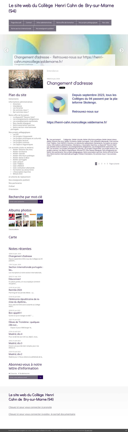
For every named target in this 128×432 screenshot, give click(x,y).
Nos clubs (105, 22)
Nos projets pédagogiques (88, 22)
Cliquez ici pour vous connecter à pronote (30, 407)
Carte (13, 237)
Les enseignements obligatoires (26, 119)
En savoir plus (88, 430)
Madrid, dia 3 (15, 343)
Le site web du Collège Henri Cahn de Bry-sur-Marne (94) (61, 8)
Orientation (13, 189)
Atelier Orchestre (20, 151)
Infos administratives (44, 22)
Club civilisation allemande (23, 168)
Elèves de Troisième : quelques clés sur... (24, 323)
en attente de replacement (19, 177)
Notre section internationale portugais (23, 128)
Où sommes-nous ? (20, 110)
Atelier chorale (19, 153)
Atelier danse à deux (21, 158)
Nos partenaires (15, 183)
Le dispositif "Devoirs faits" (24, 117)
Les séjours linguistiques (23, 144)
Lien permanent (55, 139)
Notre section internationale (21, 28)
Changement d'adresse (20, 256)
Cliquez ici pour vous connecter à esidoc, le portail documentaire (42, 414)
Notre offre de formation (65, 22)
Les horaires (18, 108)
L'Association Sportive (22, 172)
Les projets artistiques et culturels (27, 138)
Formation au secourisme (23, 170)
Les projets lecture (20, 140)
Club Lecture (18, 162)
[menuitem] (16, 23)
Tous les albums (14, 229)
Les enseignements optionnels (25, 121)
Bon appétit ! (15, 312)
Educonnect (15, 278)
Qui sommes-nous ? (21, 112)
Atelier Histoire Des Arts (23, 149)
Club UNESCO (18, 166)
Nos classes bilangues (22, 123)
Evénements (14, 99)
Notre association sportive (24, 125)
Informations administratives (20, 102)
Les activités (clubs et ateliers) (21, 147)
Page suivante (114, 164)
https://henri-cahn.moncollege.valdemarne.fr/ (77, 122)
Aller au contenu (6, 2)
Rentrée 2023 (15, 289)
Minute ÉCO (17, 174)
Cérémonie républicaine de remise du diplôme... (24, 300)
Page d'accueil (16, 22)
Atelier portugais (20, 160)
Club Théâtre (18, 164)
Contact (29, 22)
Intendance (17, 106)
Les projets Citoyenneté (22, 136)
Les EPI (16, 134)
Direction (16, 104)
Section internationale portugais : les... (26, 268)
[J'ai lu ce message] (126, 430)
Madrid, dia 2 (15, 354)
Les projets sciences (21, 142)
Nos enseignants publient (45, 28)
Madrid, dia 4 (15, 333)
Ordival (12, 186)
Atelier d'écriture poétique (23, 155)
